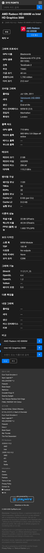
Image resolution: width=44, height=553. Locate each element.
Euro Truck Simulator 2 (9, 375)
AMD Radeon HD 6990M (33, 29)
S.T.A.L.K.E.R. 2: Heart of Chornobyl (14, 412)
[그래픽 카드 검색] (39, 7)
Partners (5, 477)
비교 (5, 361)
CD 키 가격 (6, 371)
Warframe (5, 390)
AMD (5, 446)
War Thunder (6, 433)
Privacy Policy (6, 484)
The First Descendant (9, 436)
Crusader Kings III (8, 393)
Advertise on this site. (22, 505)
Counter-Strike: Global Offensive (12, 409)
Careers (4, 474)
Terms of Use (6, 480)
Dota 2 (4, 427)
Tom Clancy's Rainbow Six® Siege (13, 399)
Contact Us (5, 486)
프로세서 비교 (6, 443)
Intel (5, 449)
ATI (5, 458)
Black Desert (6, 387)
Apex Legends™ (7, 378)
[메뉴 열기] (40, 2)
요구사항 (5, 406)
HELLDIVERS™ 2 (8, 381)
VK (5, 493)
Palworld (5, 384)
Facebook (6, 489)
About (4, 471)
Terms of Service (20, 548)
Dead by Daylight (7, 396)
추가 (13, 361)
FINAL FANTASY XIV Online (11, 402)
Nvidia (6, 464)
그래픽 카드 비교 (10, 22)
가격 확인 (34, 35)
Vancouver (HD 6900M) (30, 99)
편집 (6, 32)
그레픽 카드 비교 (7, 452)
